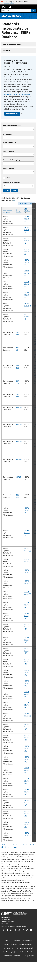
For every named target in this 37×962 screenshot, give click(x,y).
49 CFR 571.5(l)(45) (26, 650)
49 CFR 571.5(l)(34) (26, 781)
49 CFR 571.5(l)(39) (26, 726)
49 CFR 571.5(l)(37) (26, 748)
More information (12, 114)
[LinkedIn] (11, 930)
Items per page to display (11, 182)
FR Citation (18, 211)
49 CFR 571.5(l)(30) (26, 824)
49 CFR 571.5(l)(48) (26, 616)
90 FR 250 (18, 407)
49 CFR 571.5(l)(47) (26, 626)
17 (20, 845)
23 (5, 847)
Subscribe (6, 50)
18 (23, 845)
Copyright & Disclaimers (10, 944)
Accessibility (16, 940)
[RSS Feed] (27, 930)
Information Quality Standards (23, 952)
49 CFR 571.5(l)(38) (26, 737)
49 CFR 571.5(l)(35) (26, 770)
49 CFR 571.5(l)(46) (26, 640)
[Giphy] (23, 930)
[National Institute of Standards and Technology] (14, 913)
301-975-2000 (4, 923)
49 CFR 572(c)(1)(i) (27, 316)
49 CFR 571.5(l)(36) (26, 759)
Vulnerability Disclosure (25, 944)
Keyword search (8, 168)
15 (13, 845)
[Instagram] (15, 930)
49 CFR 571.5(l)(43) (26, 672)
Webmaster (4, 926)
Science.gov (17, 956)
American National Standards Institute (17, 94)
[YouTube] (19, 930)
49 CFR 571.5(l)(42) (26, 683)
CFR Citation (7, 134)
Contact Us (12, 926)
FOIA (17, 948)
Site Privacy (8, 940)
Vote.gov (30, 956)
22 (2, 847)
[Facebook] (7, 930)
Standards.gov (11, 15)
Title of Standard (9, 151)
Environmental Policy (26, 948)
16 (17, 845)
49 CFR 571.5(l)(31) (26, 813)
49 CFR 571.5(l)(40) (26, 705)
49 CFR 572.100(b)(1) (27, 219)
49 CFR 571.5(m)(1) (27, 533)
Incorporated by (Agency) (7, 211)
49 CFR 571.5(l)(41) (26, 694)
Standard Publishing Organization (15, 160)
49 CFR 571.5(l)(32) (26, 802)
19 (26, 845)
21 (33, 845)
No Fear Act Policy (9, 948)
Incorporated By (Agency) (12, 126)
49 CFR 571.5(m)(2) (27, 510)
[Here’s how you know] (18, 2)
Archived (8, 178)
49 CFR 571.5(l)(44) (26, 661)
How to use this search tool (12, 44)
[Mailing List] (31, 930)
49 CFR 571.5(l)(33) (26, 792)
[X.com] (3, 930)
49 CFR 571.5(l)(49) (26, 605)
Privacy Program (26, 940)
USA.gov (24, 956)
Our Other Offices (21, 926)
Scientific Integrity (8, 952)
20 (30, 845)
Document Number (9, 143)
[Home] (7, 7)
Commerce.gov (8, 956)
